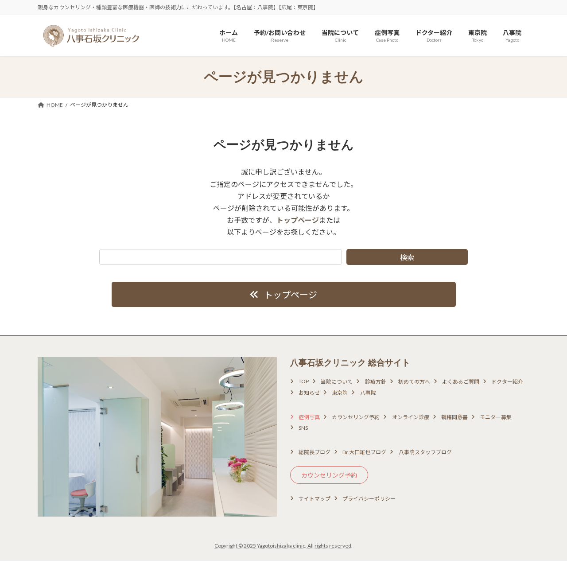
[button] (284, 294)
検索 (407, 257)
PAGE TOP (545, 538)
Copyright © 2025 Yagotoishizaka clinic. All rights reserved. (283, 545)
